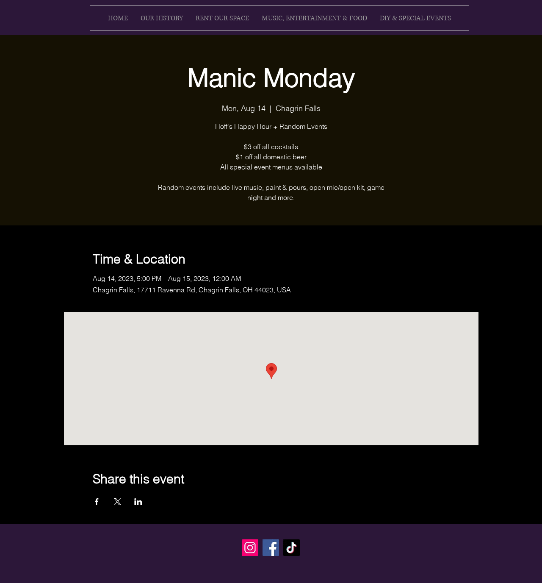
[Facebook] (271, 547)
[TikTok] (291, 547)
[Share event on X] (117, 501)
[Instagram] (250, 547)
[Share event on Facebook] (97, 501)
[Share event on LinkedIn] (138, 501)
